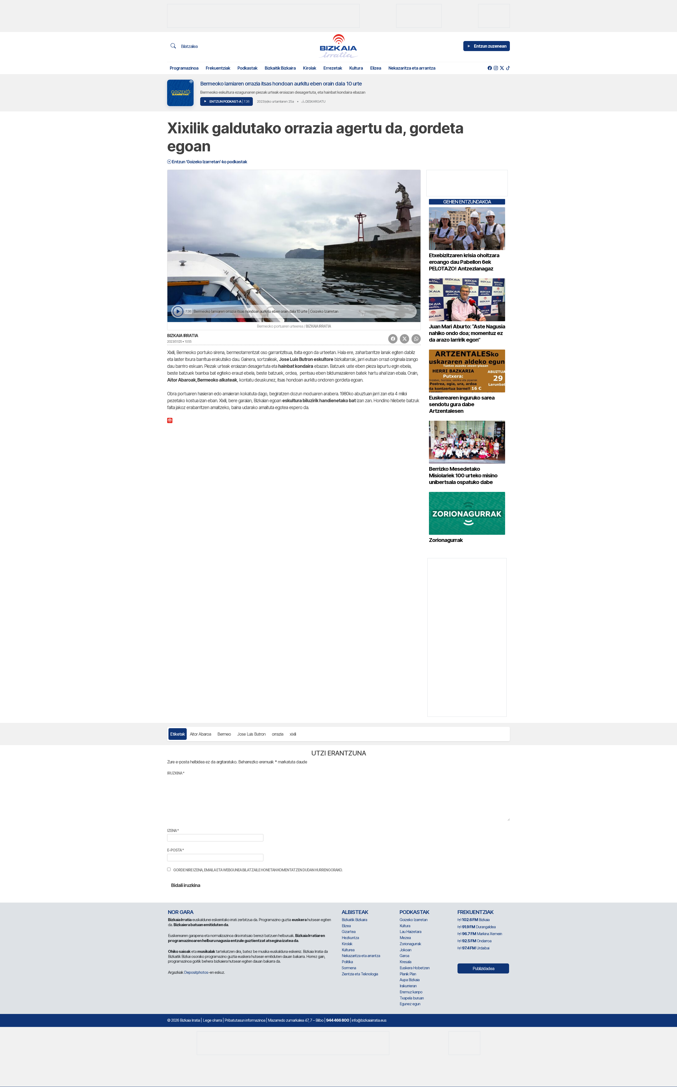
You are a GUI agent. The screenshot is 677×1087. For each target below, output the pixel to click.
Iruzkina (175, 773)
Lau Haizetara (410, 931)
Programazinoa (184, 68)
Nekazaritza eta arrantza (411, 68)
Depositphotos (196, 972)
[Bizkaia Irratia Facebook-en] (490, 68)
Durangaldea (479, 926)
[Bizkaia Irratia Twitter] (502, 68)
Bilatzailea (189, 46)
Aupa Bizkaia (409, 979)
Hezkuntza (350, 937)
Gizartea (348, 931)
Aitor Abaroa (200, 734)
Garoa (404, 955)
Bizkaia (476, 919)
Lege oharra (212, 1020)
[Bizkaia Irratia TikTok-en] (508, 68)
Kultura (356, 68)
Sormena (349, 967)
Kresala (405, 961)
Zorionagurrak (410, 943)
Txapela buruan (412, 997)
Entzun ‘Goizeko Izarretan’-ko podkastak (209, 161)
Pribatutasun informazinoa (245, 1020)
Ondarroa (476, 940)
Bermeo (224, 734)
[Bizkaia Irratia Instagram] (496, 68)
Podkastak (247, 68)
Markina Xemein (482, 933)
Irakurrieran (408, 985)
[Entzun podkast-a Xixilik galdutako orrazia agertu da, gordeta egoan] (177, 311)
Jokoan (405, 949)
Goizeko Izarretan (413, 919)
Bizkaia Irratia (182, 335)
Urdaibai (475, 947)
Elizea (375, 68)
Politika (347, 961)
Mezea (405, 937)
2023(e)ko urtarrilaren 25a (275, 101)
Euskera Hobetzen (414, 967)
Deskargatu (315, 101)
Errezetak (332, 68)
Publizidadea (483, 968)
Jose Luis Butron (251, 734)
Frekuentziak (218, 68)
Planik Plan (408, 973)
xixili (293, 734)
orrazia (277, 734)
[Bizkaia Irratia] (338, 46)
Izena (173, 830)
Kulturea (348, 949)
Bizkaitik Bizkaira (280, 68)
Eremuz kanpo (411, 991)
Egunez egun (410, 1003)
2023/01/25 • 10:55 (179, 341)
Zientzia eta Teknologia (360, 973)
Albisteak (355, 912)
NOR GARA (180, 912)
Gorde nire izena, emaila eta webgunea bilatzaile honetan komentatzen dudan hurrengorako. (257, 870)
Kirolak (309, 68)
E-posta (175, 850)
